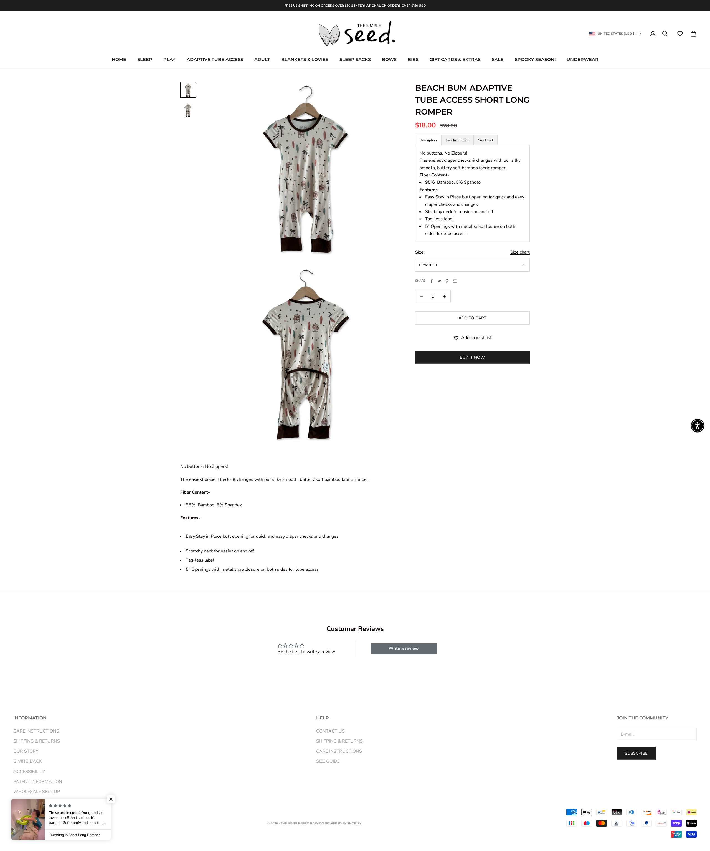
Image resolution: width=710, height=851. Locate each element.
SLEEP (144, 59)
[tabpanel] (472, 193)
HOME (119, 59)
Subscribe (636, 753)
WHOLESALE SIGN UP (36, 792)
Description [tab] (428, 140)
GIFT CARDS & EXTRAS (455, 59)
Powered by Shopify (343, 823)
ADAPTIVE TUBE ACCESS (215, 59)
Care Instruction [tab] (457, 140)
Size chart (520, 252)
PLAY (169, 59)
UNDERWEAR (583, 59)
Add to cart (472, 318)
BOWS (389, 59)
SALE (498, 59)
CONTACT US (330, 731)
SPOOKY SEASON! (535, 59)
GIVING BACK (27, 761)
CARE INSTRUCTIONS (36, 731)
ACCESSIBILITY (29, 772)
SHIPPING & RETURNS (36, 741)
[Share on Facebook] (431, 281)
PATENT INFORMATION (37, 782)
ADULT (262, 59)
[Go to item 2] (188, 110)
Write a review (404, 648)
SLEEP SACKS (355, 59)
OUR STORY (26, 751)
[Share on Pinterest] (447, 281)
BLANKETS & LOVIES (304, 59)
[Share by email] (455, 281)
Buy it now (472, 357)
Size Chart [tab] (485, 140)
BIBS (413, 59)
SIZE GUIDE (328, 761)
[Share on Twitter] (439, 281)
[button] (680, 33)
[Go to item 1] (188, 90)
